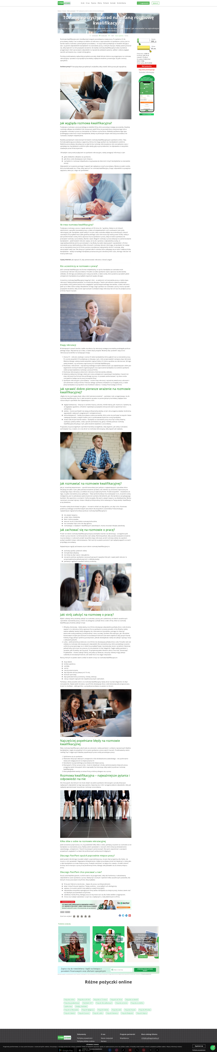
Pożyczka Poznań (130, 1010)
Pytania (93, 3)
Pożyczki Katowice (112, 1013)
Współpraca (124, 1038)
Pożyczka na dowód (132, 999)
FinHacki (106, 3)
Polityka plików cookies (86, 1041)
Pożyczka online (69, 999)
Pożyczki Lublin (98, 1013)
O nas (88, 3)
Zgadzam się (199, 1046)
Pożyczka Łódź (116, 1010)
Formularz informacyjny (146, 72)
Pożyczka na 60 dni (84, 999)
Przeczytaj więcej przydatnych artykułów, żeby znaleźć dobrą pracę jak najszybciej (98, 67)
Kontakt (113, 3)
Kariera (103, 1041)
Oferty (100, 3)
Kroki (83, 3)
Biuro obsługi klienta (149, 1034)
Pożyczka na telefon (137, 1003)
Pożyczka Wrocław (144, 1010)
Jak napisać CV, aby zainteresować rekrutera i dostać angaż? (92, 260)
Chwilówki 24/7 (87, 1003)
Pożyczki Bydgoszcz (88, 1010)
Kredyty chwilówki (81, 1006)
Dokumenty (81, 1034)
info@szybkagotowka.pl (150, 1038)
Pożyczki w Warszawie (71, 1010)
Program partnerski (127, 1034)
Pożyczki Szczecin (83, 1013)
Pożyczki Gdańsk (69, 1013)
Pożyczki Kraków (103, 1010)
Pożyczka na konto (121, 1003)
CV (122, 39)
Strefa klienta (121, 3)
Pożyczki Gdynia (142, 1013)
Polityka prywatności (146, 974)
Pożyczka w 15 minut (100, 999)
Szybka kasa (68, 1006)
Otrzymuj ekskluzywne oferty (145, 969)
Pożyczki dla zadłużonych (104, 1003)
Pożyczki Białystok (127, 1013)
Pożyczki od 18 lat (116, 999)
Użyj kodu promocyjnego (147, 69)
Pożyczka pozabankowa (71, 1003)
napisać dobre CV (97, 361)
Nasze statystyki (107, 1038)
